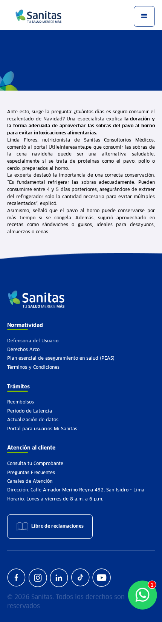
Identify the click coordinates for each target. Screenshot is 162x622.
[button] (144, 16)
